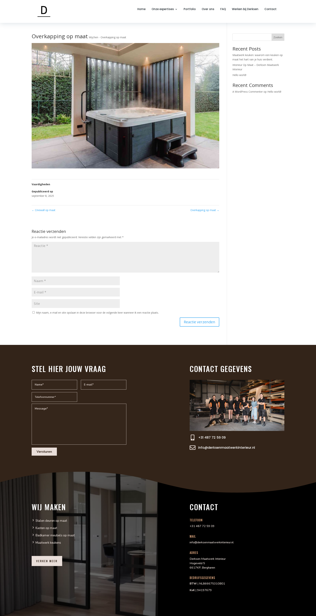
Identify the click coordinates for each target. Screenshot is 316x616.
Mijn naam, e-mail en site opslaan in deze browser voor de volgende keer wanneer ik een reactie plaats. (97, 312)
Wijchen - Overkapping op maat (107, 37)
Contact (270, 9)
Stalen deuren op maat (51, 521)
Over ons (208, 9)
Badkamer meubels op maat (55, 535)
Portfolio (190, 9)
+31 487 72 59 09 (212, 437)
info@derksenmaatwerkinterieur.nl (226, 447)
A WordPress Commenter (247, 91)
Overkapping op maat (204, 210)
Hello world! (239, 75)
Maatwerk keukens (48, 543)
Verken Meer (47, 561)
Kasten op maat (46, 528)
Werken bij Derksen (245, 9)
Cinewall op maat (43, 210)
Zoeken (277, 37)
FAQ (223, 9)
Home (141, 9)
